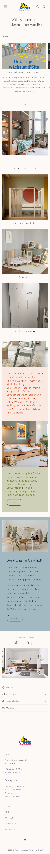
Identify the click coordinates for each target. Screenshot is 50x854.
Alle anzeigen (42, 37)
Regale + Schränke (23, 331)
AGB (7, 812)
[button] (5, 7)
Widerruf (9, 818)
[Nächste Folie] (35, 168)
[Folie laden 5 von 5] (31, 168)
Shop (14, 502)
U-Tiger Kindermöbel (20, 850)
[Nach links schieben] (19, 104)
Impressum (10, 829)
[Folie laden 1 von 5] (18, 168)
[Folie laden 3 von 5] (25, 168)
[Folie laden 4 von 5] (28, 168)
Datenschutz (10, 823)
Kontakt (15, 618)
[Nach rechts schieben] (30, 104)
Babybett (23, 277)
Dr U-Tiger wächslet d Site (23, 72)
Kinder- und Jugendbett (23, 223)
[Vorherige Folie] (14, 168)
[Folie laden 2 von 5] (21, 168)
